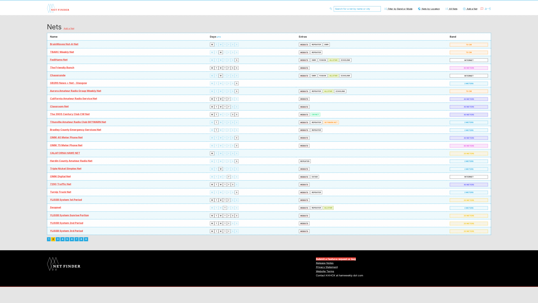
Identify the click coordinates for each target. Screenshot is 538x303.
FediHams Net (59, 59)
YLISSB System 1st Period (66, 199)
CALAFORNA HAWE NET (65, 152)
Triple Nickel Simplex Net (65, 168)
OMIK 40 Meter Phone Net (66, 137)
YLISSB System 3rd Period (66, 230)
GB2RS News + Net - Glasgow (68, 82)
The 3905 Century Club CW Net (70, 114)
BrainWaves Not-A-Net (64, 44)
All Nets (451, 9)
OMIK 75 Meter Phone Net (66, 145)
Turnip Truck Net (60, 191)
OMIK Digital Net (60, 176)
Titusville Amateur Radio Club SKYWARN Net (78, 121)
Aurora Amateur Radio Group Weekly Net (75, 90)
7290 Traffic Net (60, 184)
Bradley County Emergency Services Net (75, 129)
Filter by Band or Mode (398, 9)
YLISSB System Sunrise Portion (69, 215)
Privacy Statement (327, 267)
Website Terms (325, 271)
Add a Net (470, 9)
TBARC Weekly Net (62, 51)
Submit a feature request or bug (336, 258)
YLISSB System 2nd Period (66, 222)
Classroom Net (59, 106)
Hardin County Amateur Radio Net (71, 160)
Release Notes (325, 263)
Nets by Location (429, 9)
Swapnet (55, 207)
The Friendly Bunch (62, 67)
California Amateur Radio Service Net (73, 98)
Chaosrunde (57, 75)
